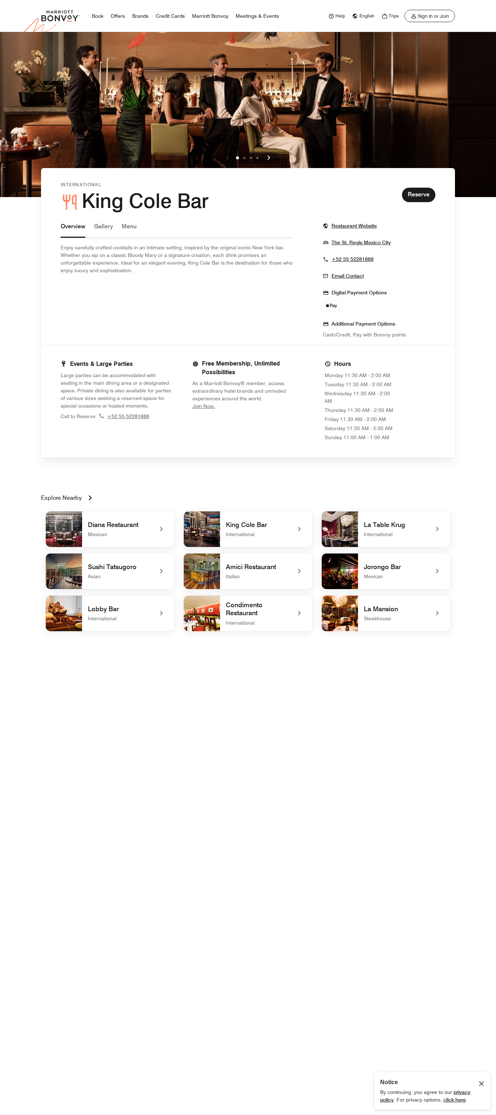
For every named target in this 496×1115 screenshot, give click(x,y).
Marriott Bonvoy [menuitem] (210, 16)
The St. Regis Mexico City (361, 242)
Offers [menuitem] (118, 16)
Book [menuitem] (97, 16)
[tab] (73, 230)
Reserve (419, 194)
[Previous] (227, 158)
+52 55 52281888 (353, 259)
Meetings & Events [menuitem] (257, 16)
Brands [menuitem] (140, 16)
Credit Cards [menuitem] (170, 16)
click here (454, 1100)
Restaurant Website (354, 225)
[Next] (268, 158)
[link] (336, 16)
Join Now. (228, 406)
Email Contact (348, 276)
